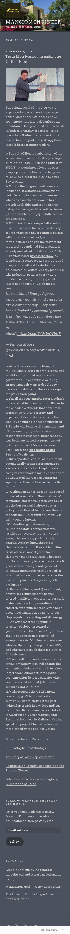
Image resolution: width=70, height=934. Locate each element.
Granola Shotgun (18, 870)
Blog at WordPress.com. (21, 925)
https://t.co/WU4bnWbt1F (39, 334)
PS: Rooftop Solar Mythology (26, 748)
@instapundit (32, 589)
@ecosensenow (42, 256)
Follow (15, 841)
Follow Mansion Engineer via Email (32, 802)
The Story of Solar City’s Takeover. (30, 757)
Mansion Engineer (33, 22)
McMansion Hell (18, 886)
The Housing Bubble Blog (24, 894)
